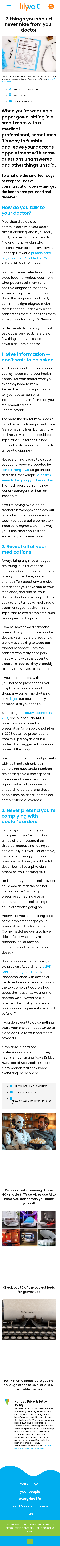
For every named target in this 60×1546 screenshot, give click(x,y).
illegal (13, 699)
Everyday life (30, 1499)
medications (29, 1092)
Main (23, 1484)
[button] (8, 7)
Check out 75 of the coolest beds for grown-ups (29, 1289)
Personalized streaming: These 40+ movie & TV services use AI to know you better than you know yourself (29, 1196)
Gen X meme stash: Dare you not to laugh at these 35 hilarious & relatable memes (29, 1385)
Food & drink (22, 1506)
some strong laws (15, 470)
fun (30, 1513)
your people (30, 1491)
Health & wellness (23, 101)
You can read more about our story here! (33, 1447)
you (37, 1484)
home (43, 1506)
